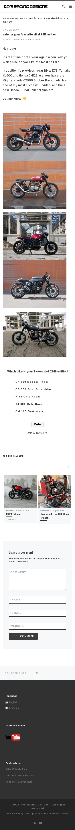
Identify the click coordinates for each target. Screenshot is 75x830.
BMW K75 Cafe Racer (17, 769)
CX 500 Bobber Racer (32, 382)
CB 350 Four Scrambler (33, 389)
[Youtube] (40, 823)
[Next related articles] (68, 466)
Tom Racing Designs (34, 804)
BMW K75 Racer (13, 514)
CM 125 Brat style (29, 411)
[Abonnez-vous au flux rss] (34, 823)
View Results (37, 433)
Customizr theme (59, 813)
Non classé (18, 18)
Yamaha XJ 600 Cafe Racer (20, 775)
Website (17, 626)
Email (15, 613)
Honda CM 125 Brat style (18, 781)
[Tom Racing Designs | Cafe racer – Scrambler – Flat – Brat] (25, 6)
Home (6, 18)
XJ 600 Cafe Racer (29, 404)
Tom (8, 39)
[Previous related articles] (60, 466)
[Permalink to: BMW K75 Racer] (20, 491)
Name (15, 599)
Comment (18, 572)
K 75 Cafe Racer (28, 396)
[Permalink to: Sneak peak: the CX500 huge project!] (54, 491)
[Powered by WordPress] (22, 814)
